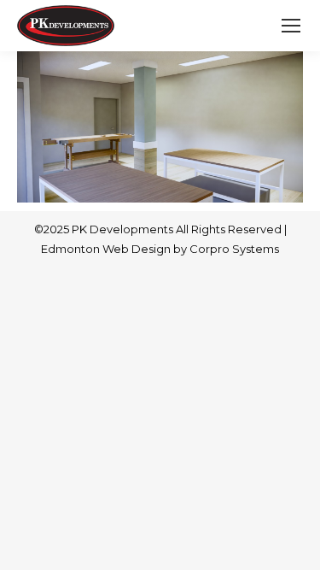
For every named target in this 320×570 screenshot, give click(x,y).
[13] (160, 127)
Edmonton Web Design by (115, 249)
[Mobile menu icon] (291, 26)
